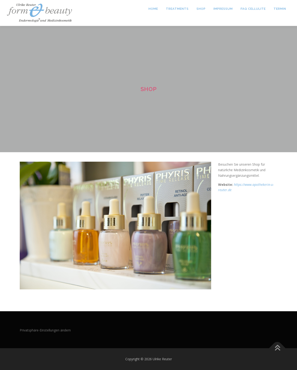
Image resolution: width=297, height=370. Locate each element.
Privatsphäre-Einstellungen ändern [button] (45, 330)
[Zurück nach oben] (277, 348)
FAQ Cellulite (253, 8)
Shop (201, 8)
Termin (280, 8)
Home (153, 8)
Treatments (177, 8)
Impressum (223, 8)
